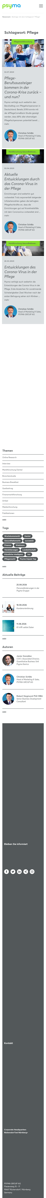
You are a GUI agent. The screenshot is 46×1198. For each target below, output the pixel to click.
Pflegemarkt (9, 559)
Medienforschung (9, 507)
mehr (6, 124)
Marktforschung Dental (12, 470)
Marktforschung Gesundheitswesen (23, 152)
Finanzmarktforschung (12, 495)
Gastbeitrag (7, 488)
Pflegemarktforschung (23, 42)
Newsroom (6, 17)
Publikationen (8, 513)
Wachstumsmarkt (12, 536)
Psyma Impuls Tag (28, 559)
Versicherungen (11, 550)
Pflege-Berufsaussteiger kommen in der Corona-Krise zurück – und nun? (22, 87)
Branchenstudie (9, 476)
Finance (7, 545)
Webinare (20, 545)
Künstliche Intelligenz (13, 554)
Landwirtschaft (29, 550)
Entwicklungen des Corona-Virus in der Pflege (20, 272)
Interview (6, 464)
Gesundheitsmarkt (12, 541)
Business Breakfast (10, 482)
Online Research (9, 457)
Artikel (5, 501)
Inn (28, 554)
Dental (27, 536)
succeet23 (29, 541)
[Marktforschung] (18, 8)
